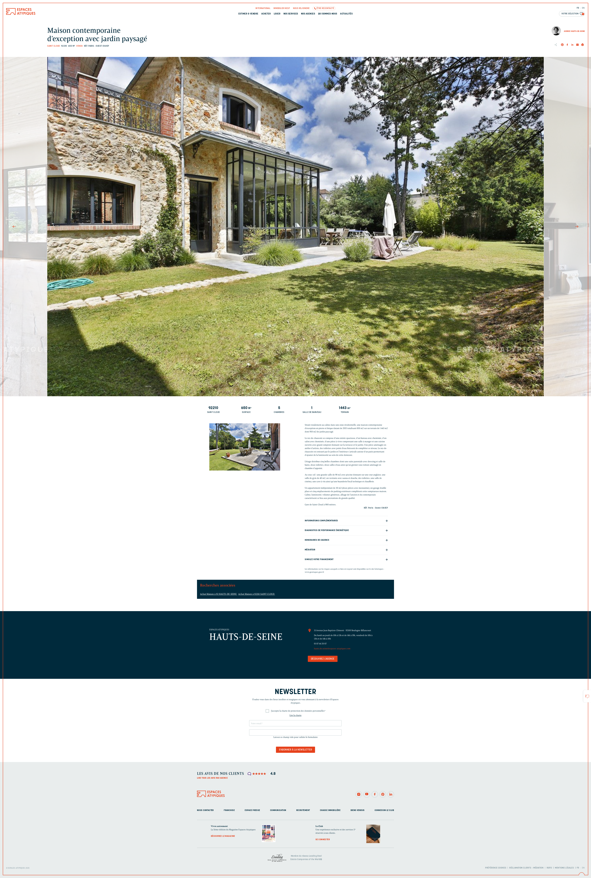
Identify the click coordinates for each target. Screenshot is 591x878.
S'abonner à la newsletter (295, 750)
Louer (277, 14)
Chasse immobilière (330, 810)
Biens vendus (358, 810)
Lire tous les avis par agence (212, 778)
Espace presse (252, 810)
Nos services (290, 14)
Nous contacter (205, 810)
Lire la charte (295, 715)
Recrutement (303, 810)
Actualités (346, 14)
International (262, 8)
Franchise (229, 810)
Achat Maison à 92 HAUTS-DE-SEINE (218, 594)
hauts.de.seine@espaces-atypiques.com (332, 648)
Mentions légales (564, 868)
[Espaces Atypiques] (20, 14)
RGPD (549, 868)
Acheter (266, 14)
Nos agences (308, 14)
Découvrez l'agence (322, 659)
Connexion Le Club (384, 810)
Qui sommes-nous (327, 14)
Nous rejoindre (301, 8)
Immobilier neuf (281, 8)
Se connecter (323, 839)
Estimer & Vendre (248, 14)
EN (583, 8)
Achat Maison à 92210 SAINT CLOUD (256, 594)
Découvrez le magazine (223, 836)
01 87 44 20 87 (320, 643)
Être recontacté (325, 8)
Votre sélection (572, 14)
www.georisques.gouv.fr (314, 572)
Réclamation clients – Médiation (526, 868)
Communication (278, 810)
